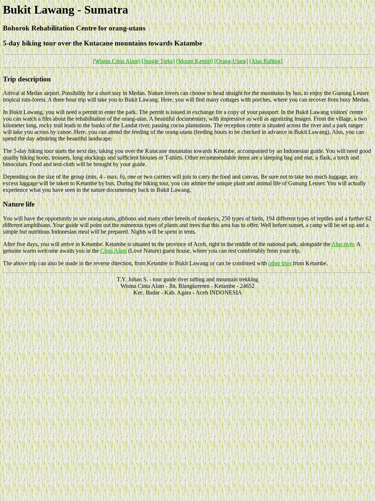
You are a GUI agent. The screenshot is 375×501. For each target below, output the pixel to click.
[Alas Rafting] (265, 61)
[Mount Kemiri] (194, 61)
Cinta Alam (113, 251)
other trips (280, 263)
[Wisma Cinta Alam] (116, 61)
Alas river (342, 244)
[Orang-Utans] (231, 61)
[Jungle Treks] (158, 61)
